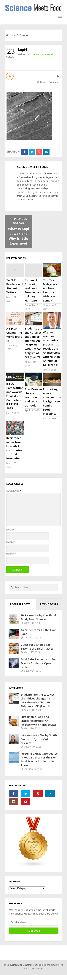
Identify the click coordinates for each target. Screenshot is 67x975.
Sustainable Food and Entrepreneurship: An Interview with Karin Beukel (38, 720)
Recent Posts (49, 604)
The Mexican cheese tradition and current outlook (33, 397)
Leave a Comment (49, 82)
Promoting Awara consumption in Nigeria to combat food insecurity (52, 401)
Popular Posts (20, 604)
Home (12, 35)
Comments (13, 490)
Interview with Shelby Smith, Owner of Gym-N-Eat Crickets (39, 739)
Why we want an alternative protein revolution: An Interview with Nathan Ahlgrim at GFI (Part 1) (51, 348)
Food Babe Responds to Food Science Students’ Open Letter (39, 663)
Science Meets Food (41, 54)
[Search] (12, 587)
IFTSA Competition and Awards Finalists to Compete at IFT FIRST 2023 (14, 396)
